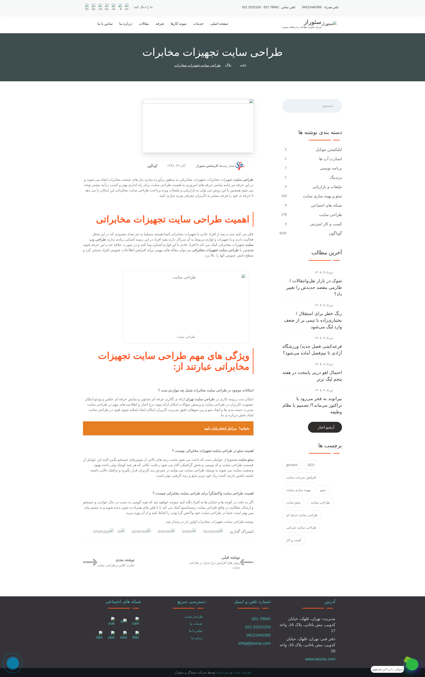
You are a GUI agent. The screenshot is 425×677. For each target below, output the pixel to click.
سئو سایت (293, 502)
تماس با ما (105, 23)
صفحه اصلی (219, 23)
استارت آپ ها (330, 159)
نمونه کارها (179, 23)
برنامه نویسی (331, 168)
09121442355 (258, 635)
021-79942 (261, 619)
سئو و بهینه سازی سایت (322, 196)
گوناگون (152, 166)
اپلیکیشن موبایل (329, 149)
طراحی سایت (330, 214)
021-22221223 (258, 627)
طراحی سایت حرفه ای (302, 515)
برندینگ (336, 177)
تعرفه (160, 23)
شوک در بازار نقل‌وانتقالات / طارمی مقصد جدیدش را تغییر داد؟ (314, 287)
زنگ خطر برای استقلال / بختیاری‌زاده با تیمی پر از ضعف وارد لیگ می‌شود (313, 320)
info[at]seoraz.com (254, 643)
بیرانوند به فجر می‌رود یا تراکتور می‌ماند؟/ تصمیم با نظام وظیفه (312, 405)
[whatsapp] (412, 664)
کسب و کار (293, 540)
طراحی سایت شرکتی (301, 527)
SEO (311, 465)
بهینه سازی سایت (298, 490)
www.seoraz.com (320, 659)
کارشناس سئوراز (207, 165)
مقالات (144, 23)
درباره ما (125, 23)
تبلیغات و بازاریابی (327, 187)
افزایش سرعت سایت (301, 477)
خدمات (198, 23)
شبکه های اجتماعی (326, 205)
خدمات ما (196, 623)
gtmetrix (292, 465)
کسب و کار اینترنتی (326, 224)
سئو (323, 490)
